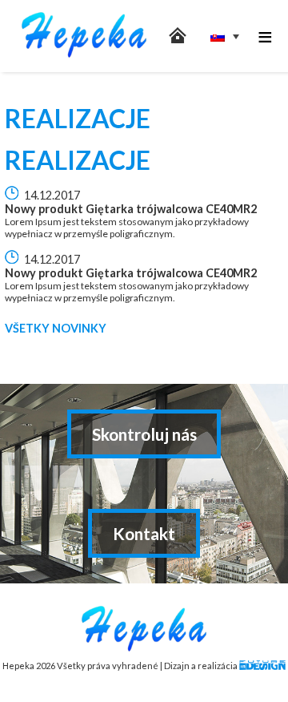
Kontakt (144, 533)
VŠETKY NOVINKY (55, 328)
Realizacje (77, 160)
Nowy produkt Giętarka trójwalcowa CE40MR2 (131, 209)
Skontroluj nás (144, 434)
